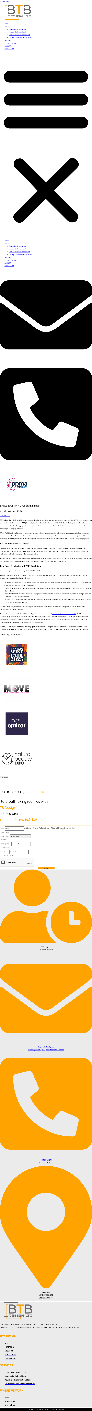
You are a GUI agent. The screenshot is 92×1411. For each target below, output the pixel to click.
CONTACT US (9, 49)
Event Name (4, 848)
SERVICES (8, 26)
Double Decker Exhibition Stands (19, 35)
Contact (3, 840)
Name (2, 828)
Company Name (5, 844)
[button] (46, 144)
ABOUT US (8, 46)
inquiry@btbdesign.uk (46, 1047)
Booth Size (3, 856)
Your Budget (4, 852)
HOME (6, 23)
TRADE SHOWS (10, 43)
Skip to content (5, 1)
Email (2, 832)
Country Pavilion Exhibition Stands (20, 37)
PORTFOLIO (8, 40)
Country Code (5, 836)
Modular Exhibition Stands (17, 32)
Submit (46, 868)
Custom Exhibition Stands (17, 29)
